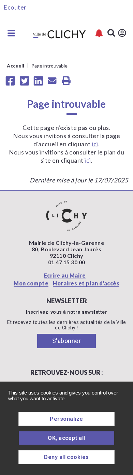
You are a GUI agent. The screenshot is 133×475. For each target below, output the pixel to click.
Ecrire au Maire (65, 275)
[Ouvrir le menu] (11, 33)
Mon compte (31, 283)
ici (95, 144)
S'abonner (66, 340)
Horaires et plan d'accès (86, 283)
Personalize (66, 419)
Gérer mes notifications (99, 33)
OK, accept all (66, 438)
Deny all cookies (66, 457)
